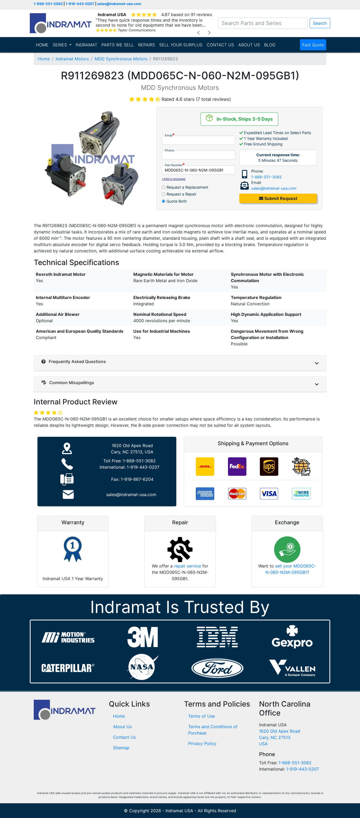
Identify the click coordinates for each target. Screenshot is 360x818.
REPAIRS (146, 44)
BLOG (269, 44)
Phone (169, 150)
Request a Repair (181, 194)
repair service (187, 566)
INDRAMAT (86, 44)
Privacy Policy (202, 743)
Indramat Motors (72, 58)
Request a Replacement (187, 187)
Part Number (174, 165)
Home (44, 58)
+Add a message (174, 179)
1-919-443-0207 (80, 4)
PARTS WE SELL (117, 44)
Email (169, 135)
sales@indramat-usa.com (119, 4)
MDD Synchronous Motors (121, 58)
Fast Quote (313, 44)
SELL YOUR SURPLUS (180, 44)
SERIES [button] (60, 44)
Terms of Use (201, 716)
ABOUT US (249, 44)
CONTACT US (220, 44)
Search (320, 23)
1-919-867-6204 (137, 479)
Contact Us (124, 737)
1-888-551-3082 (48, 4)
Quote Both (177, 201)
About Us (122, 726)
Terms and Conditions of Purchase (212, 730)
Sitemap (121, 747)
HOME (42, 44)
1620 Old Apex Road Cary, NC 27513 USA (279, 737)
